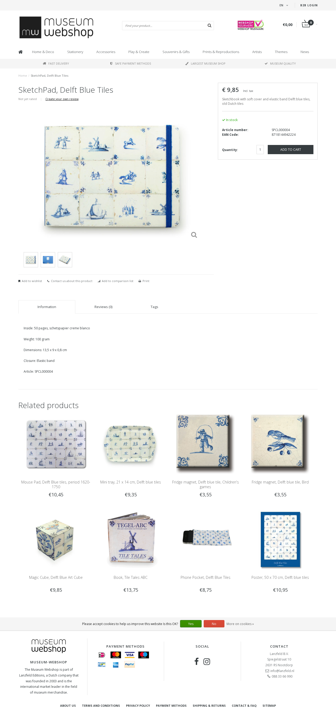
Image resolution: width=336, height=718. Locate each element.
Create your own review (61, 99)
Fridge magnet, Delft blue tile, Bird (280, 482)
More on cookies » (240, 624)
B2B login (309, 5)
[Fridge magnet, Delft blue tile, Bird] (280, 443)
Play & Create (138, 51)
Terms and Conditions (101, 705)
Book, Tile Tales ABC (131, 577)
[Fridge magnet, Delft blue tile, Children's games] (205, 443)
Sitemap (269, 705)
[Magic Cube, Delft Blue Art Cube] (56, 539)
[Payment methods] (101, 655)
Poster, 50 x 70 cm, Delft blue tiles (280, 577)
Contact (279, 646)
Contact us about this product (71, 281)
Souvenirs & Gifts (176, 51)
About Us (68, 705)
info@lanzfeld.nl (282, 671)
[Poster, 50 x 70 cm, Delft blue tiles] (280, 539)
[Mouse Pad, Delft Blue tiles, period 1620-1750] (56, 443)
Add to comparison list (117, 281)
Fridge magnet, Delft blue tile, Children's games (205, 484)
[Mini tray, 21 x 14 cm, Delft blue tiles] (130, 443)
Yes (190, 624)
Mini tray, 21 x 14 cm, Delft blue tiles (130, 482)
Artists (257, 51)
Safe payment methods (133, 63)
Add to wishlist (32, 281)
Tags (154, 306)
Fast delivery (58, 63)
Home (22, 75)
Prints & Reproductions (221, 51)
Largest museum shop (208, 63)
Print (146, 281)
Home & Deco (43, 51)
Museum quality (283, 63)
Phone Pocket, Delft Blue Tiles (205, 577)
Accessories (105, 51)
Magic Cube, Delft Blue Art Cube (56, 577)
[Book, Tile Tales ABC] (130, 539)
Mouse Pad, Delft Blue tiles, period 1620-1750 (55, 484)
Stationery (75, 51)
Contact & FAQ (244, 705)
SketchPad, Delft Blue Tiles (49, 75)
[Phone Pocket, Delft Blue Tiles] (205, 539)
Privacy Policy (138, 705)
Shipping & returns (209, 705)
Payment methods (171, 705)
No (214, 624)
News (305, 51)
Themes (281, 51)
